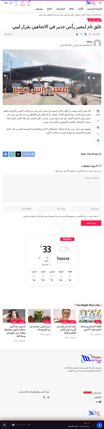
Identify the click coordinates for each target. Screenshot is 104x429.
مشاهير (65, 322)
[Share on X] (85, 34)
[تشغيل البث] (99, 425)
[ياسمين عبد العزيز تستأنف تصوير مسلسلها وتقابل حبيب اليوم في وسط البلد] (14, 316)
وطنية (90, 20)
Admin (89, 41)
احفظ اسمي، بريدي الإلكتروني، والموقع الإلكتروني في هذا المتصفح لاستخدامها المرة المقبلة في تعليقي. (60, 216)
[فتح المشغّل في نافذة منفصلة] (4, 425)
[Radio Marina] (91, 3)
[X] (44, 397)
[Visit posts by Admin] (97, 43)
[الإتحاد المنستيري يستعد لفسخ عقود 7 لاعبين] (90, 316)
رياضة (98, 322)
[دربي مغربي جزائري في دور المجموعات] (39, 316)
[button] (99, 3)
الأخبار (98, 20)
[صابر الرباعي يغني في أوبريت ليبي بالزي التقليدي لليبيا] (64, 316)
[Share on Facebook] (90, 34)
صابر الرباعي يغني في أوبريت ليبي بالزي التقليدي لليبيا (66, 329)
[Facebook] (48, 397)
